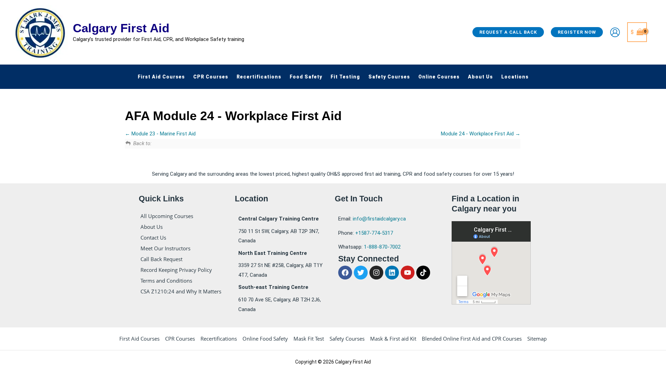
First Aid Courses (139, 338)
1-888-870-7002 (382, 247)
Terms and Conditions (166, 280)
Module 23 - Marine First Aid (163, 134)
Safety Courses (347, 338)
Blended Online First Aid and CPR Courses (472, 338)
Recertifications (218, 338)
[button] (508, 32)
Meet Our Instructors (165, 248)
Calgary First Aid (121, 28)
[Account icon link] (615, 32)
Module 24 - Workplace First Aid (478, 134)
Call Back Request (161, 259)
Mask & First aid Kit (393, 338)
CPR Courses (180, 338)
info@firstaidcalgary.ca (379, 219)
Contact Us (153, 237)
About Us (151, 226)
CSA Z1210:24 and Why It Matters (180, 291)
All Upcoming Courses (166, 215)
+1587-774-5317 (374, 233)
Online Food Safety (265, 338)
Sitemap (537, 338)
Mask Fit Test (308, 338)
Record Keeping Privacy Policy (176, 269)
